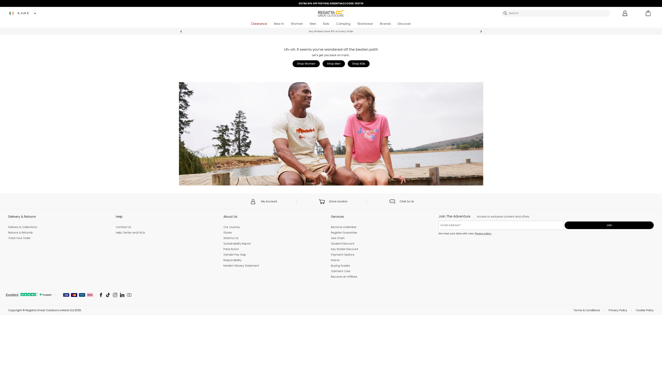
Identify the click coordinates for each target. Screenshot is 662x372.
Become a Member (344, 227)
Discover (404, 24)
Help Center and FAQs (130, 233)
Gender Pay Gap (234, 254)
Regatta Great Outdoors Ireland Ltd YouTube (129, 295)
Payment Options (342, 254)
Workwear (365, 24)
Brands (385, 24)
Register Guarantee (344, 233)
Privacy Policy (618, 310)
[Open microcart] (648, 13)
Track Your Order (19, 238)
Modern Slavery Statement (241, 265)
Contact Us (123, 227)
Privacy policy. (483, 233)
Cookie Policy (645, 310)
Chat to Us (407, 201)
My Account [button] (269, 201)
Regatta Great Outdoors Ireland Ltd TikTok (108, 295)
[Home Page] (331, 13)
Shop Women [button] (306, 64)
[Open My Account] (625, 13)
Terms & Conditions (586, 310)
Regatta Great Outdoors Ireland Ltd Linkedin (122, 295)
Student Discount (342, 243)
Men (313, 24)
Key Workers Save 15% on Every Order (331, 31)
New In (279, 24)
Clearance (259, 24)
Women (297, 24)
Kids (326, 24)
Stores (227, 233)
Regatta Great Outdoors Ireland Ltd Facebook (101, 295)
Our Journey (231, 227)
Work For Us (230, 238)
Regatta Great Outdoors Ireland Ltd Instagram (115, 295)
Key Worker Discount (344, 249)
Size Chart (337, 238)
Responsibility (232, 260)
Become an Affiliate (344, 276)
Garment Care (340, 271)
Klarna (335, 260)
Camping (343, 24)
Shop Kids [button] (358, 64)
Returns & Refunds (20, 233)
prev (181, 31)
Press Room (231, 249)
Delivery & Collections (22, 227)
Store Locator (338, 201)
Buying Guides (340, 265)
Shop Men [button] (333, 64)
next (481, 31)
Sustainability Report (237, 243)
